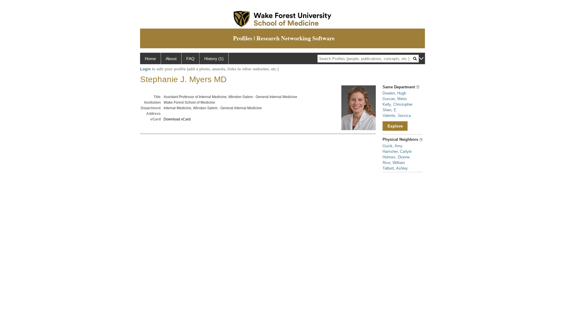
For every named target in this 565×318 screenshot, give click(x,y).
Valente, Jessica (397, 115)
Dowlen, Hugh (394, 93)
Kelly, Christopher (398, 104)
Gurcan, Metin (395, 99)
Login (145, 69)
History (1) (214, 58)
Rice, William (394, 162)
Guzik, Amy (393, 146)
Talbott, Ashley (395, 168)
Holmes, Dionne (396, 157)
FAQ (190, 58)
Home (150, 58)
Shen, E (389, 110)
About (171, 58)
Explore (395, 126)
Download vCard (177, 119)
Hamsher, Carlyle (397, 151)
